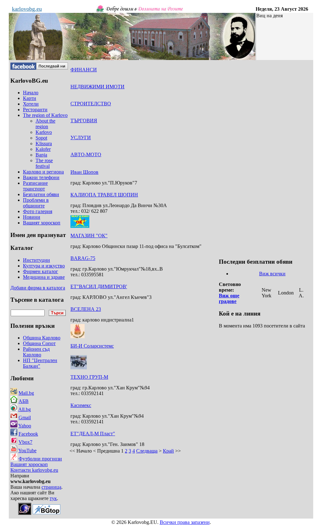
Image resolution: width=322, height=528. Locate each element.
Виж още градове (229, 298)
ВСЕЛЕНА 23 (85, 309)
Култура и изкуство (44, 265)
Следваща (147, 451)
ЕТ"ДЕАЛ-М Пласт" (92, 433)
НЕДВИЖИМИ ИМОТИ (97, 86)
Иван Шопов (84, 172)
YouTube (27, 450)
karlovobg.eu (27, 9)
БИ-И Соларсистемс (92, 346)
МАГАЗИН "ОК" (89, 235)
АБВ (24, 401)
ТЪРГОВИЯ (83, 120)
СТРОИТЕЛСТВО (90, 103)
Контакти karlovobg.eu (34, 470)
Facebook (28, 434)
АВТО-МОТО (85, 154)
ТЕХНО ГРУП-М (89, 377)
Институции (36, 260)
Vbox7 (25, 442)
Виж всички (272, 273)
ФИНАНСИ (83, 69)
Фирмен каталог (40, 271)
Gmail (25, 417)
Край (168, 451)
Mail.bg (26, 393)
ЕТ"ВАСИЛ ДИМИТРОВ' (98, 286)
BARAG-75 (82, 258)
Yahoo (24, 425)
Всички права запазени (185, 522)
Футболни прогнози (40, 458)
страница (51, 487)
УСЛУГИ (80, 137)
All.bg (24, 409)
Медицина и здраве (44, 277)
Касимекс (80, 405)
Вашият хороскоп (29, 464)
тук (53, 498)
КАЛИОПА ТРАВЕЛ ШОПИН (104, 194)
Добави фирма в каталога (37, 287)
